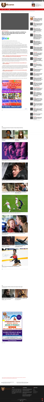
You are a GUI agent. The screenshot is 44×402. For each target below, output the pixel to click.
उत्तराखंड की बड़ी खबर (4, 378)
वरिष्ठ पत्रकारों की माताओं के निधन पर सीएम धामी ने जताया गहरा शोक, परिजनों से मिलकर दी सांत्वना (37, 70)
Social (36, 63)
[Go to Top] (42, 399)
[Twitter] (4, 38)
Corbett (34, 87)
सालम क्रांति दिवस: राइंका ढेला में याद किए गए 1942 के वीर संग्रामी (37, 114)
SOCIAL (5, 9)
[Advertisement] (15, 306)
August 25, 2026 (35, 96)
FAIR (33, 116)
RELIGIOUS (34, 82)
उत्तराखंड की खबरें (24, 377)
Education (34, 97)
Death (34, 68)
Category (8, 9)
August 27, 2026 (35, 51)
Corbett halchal (4, 377)
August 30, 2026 (35, 21)
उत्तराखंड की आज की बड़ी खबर (19, 377)
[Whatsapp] (8, 38)
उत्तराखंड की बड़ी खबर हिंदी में (8, 378)
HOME (2, 9)
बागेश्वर (16, 378)
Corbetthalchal (38, 87)
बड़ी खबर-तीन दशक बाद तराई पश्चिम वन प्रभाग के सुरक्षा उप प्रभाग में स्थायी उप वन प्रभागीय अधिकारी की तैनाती (22, 382)
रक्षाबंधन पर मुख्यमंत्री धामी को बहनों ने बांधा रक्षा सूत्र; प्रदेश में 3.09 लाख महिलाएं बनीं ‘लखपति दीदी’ (37, 74)
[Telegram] (6, 38)
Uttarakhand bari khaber (9, 377)
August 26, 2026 (35, 81)
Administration (35, 52)
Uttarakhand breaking (14, 377)
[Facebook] (3, 38)
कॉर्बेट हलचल (38, 21)
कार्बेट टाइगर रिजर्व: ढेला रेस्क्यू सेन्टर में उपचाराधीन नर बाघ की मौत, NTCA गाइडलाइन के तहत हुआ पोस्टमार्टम (37, 89)
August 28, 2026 (35, 45)
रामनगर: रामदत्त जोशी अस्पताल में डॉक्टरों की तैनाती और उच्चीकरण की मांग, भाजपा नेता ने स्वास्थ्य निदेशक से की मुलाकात (37, 65)
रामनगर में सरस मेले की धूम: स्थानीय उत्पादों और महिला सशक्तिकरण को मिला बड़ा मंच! (37, 118)
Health (34, 63)
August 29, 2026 (35, 32)
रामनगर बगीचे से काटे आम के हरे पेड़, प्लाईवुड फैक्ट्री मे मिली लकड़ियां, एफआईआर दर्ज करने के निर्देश (8, 382)
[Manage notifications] (42, 400)
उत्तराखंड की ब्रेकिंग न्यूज (13, 378)
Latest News (33, 16)
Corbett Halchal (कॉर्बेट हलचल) (22, 399)
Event (34, 17)
